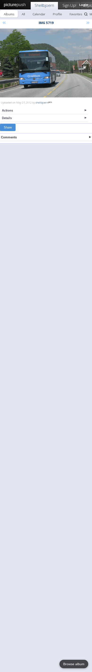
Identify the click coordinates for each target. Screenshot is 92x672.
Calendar (39, 14)
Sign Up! (69, 5)
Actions (7, 110)
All (23, 14)
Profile (57, 14)
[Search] (86, 14)
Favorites (76, 14)
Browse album (73, 664)
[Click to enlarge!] (46, 62)
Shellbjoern (44, 5)
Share (8, 127)
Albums (9, 14)
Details (7, 118)
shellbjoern (42, 102)
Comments (9, 137)
